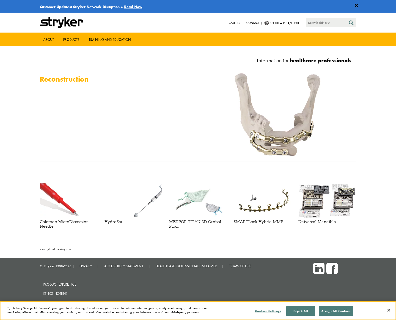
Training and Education (110, 39)
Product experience (59, 284)
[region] (198, 310)
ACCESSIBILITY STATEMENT (123, 266)
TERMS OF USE (240, 266)
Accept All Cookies (335, 311)
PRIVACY (86, 266)
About (48, 39)
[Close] (389, 310)
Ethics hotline (55, 293)
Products (71, 39)
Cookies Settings (268, 311)
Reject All (300, 311)
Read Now (133, 6)
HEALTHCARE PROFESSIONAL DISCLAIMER (186, 266)
